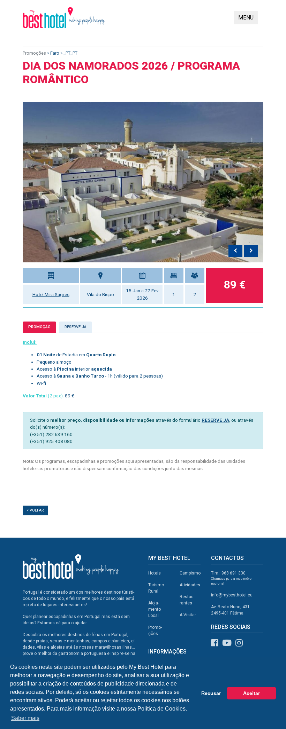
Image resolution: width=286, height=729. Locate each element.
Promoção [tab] (39, 327)
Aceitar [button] (251, 693)
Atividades (190, 585)
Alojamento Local (154, 609)
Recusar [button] (211, 693)
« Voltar (35, 510)
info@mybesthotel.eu (232, 595)
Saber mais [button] (25, 718)
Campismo (190, 573)
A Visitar (188, 614)
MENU (246, 17)
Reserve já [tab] (75, 327)
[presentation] (235, 251)
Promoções (34, 53)
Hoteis (154, 573)
